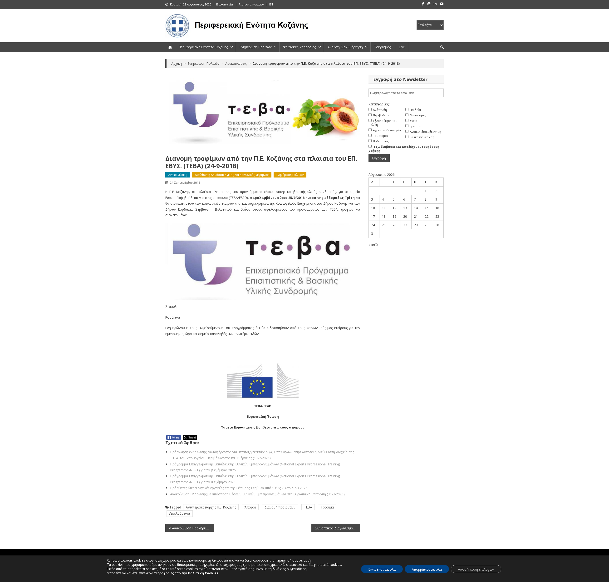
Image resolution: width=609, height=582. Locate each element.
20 (405, 216)
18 (384, 216)
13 (405, 208)
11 (384, 208)
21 (416, 216)
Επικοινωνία (224, 4)
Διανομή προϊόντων (280, 507)
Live (402, 47)
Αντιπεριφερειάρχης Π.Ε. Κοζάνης (211, 507)
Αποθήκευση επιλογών (476, 569)
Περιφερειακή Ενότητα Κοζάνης (203, 47)
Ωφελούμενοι (179, 513)
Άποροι (250, 507)
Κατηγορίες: (379, 104)
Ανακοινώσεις (177, 175)
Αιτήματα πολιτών (251, 4)
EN (271, 4)
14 (416, 208)
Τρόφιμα (327, 507)
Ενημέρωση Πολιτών (256, 47)
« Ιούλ (373, 244)
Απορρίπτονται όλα (427, 569)
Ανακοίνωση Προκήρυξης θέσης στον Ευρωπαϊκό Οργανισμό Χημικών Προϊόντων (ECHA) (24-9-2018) (193, 528)
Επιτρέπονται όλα (382, 569)
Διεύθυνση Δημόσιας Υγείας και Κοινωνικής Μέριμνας (232, 175)
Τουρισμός (382, 47)
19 (394, 216)
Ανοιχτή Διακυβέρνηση (345, 47)
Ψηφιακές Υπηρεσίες (299, 47)
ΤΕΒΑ (308, 507)
